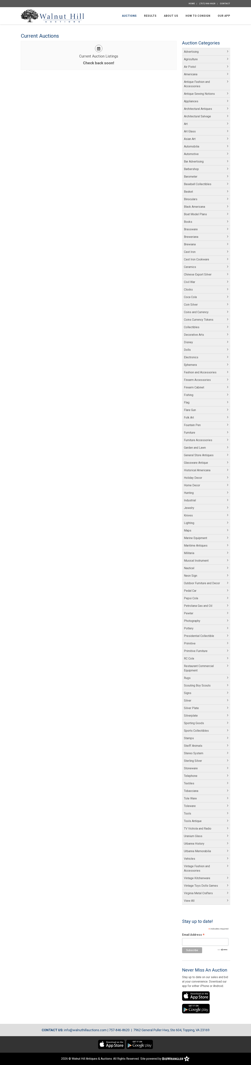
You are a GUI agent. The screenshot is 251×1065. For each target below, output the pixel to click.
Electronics (191, 357)
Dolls (187, 350)
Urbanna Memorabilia (197, 851)
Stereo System (193, 753)
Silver (187, 700)
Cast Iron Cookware (196, 259)
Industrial (190, 500)
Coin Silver (191, 304)
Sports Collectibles (196, 730)
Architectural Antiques (198, 109)
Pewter (188, 613)
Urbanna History (194, 843)
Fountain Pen (192, 425)
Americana (190, 74)
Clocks (188, 289)
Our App (224, 15)
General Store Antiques (199, 455)
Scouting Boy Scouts (197, 685)
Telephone (190, 776)
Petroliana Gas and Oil (198, 606)
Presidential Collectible (199, 636)
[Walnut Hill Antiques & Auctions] (52, 15)
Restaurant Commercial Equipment (199, 668)
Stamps (189, 738)
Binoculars (190, 199)
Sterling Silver (193, 761)
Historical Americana (197, 470)
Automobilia (191, 146)
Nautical (189, 568)
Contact (225, 4)
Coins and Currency (196, 312)
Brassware (191, 229)
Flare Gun (190, 410)
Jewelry (189, 508)
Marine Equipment (195, 538)
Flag (186, 402)
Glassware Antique (196, 462)
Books (188, 222)
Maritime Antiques (195, 545)
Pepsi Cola (191, 598)
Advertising (191, 51)
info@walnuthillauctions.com (85, 1030)
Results (150, 15)
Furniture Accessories (198, 440)
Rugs (187, 678)
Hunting (189, 493)
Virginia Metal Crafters (198, 893)
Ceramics (190, 267)
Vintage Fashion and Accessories (197, 868)
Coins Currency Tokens (198, 319)
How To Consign (198, 15)
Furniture (189, 432)
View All (189, 900)
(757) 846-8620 (207, 4)
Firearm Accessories (197, 380)
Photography (192, 621)
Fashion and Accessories (200, 372)
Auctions (129, 15)
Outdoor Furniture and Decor (202, 583)
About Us (171, 15)
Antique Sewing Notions (199, 93)
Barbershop (191, 169)
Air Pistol (190, 67)
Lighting (189, 523)
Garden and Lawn (195, 447)
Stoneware (191, 768)
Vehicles (189, 858)
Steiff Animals (193, 745)
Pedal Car (190, 590)
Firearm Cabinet (194, 387)
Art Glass (190, 131)
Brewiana (190, 244)
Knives (188, 515)
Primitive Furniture (195, 651)
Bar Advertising (194, 161)
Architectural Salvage (197, 116)
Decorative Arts (194, 334)
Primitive (190, 643)
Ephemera (190, 365)
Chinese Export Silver (197, 274)
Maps (187, 530)
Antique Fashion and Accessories (197, 84)
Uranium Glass (193, 836)
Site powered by (151, 1058)
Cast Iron (190, 252)
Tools (187, 813)
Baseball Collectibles (197, 184)
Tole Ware (190, 798)
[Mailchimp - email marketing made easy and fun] (222, 949)
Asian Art (190, 139)
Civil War (189, 282)
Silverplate (191, 715)
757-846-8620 (119, 1030)
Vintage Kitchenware (197, 878)
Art (186, 124)
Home (192, 4)
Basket (188, 191)
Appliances (191, 101)
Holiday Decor (193, 478)
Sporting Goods (194, 723)
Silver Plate (191, 708)
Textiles (189, 783)
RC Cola (189, 658)
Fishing (188, 395)
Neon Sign (190, 575)
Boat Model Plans (195, 214)
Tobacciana (191, 791)
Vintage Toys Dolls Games (201, 885)
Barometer (190, 176)
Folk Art (189, 417)
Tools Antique (193, 821)
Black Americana (194, 206)
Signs (187, 693)
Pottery (188, 628)
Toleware (190, 806)
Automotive (191, 154)
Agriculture (191, 59)
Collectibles (191, 327)
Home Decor (192, 485)
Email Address (193, 935)
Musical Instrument (196, 560)
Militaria (189, 553)
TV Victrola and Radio (197, 828)
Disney (188, 342)
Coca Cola (190, 297)
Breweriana (191, 237)
